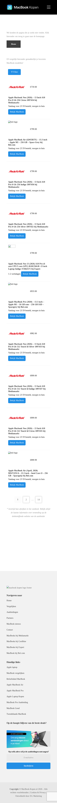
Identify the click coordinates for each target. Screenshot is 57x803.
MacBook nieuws (14, 624)
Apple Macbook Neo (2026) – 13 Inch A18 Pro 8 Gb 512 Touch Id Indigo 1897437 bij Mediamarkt (27, 388)
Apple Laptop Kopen (15, 696)
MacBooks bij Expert (15, 647)
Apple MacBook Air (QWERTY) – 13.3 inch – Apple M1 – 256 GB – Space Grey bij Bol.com (27, 142)
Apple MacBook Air (15, 685)
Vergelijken (11, 606)
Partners (10, 618)
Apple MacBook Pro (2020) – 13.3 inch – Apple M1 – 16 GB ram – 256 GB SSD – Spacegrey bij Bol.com (26, 304)
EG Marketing (36, 796)
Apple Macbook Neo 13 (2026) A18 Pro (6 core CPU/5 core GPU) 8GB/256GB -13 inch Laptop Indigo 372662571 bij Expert (27, 266)
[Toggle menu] (48, 7)
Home (9, 600)
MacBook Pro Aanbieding (17, 702)
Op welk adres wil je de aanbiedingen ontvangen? (28, 752)
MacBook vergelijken (15, 673)
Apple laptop (12, 667)
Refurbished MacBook (16, 679)
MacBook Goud (13, 708)
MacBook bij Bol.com (16, 653)
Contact (10, 630)
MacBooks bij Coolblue (16, 641)
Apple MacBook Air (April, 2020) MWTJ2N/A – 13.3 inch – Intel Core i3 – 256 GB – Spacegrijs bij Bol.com (28, 473)
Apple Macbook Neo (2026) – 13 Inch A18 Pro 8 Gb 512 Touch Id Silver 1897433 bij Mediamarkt (26, 346)
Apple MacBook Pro (15, 691)
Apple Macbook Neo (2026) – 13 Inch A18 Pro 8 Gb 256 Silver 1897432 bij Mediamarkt (28, 225)
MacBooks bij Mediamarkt (17, 636)
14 (38, 499)
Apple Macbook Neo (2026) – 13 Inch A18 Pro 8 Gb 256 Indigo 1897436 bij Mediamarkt (26, 184)
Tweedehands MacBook (16, 714)
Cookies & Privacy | (38, 792)
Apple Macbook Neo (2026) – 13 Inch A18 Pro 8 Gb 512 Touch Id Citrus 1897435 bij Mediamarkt (26, 431)
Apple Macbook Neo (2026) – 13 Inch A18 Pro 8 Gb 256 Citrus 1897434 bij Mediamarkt (26, 100)
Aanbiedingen (12, 612)
